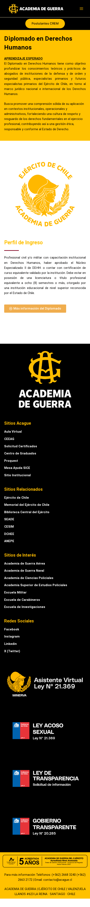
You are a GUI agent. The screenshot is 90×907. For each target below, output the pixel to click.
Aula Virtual (13, 431)
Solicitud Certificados (20, 446)
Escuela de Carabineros (22, 600)
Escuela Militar (15, 592)
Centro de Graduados (20, 453)
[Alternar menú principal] (81, 8)
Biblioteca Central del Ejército (26, 512)
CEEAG (9, 439)
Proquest (11, 461)
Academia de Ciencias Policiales (28, 578)
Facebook (11, 629)
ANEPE (9, 541)
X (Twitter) (12, 651)
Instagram (12, 636)
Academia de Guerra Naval (24, 571)
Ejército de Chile (16, 498)
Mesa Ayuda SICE (17, 468)
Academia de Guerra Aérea (24, 563)
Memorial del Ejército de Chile (26, 505)
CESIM (9, 526)
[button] (45, 23)
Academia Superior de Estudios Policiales (35, 585)
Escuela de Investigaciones (24, 607)
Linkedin (10, 644)
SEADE (9, 519)
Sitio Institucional (17, 475)
